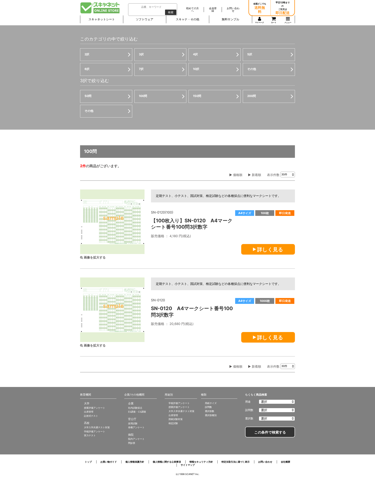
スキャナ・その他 (187, 19)
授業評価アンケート (94, 407)
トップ (88, 461)
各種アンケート (136, 427)
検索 (170, 12)
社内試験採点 (135, 407)
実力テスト (90, 435)
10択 (196, 69)
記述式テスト (91, 415)
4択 (195, 54)
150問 (197, 96)
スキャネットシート (101, 19)
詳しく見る (269, 249)
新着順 (256, 175)
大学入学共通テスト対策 (97, 427)
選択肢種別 (211, 415)
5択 (249, 54)
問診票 (131, 443)
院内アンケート (136, 438)
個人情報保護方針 (134, 461)
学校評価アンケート (94, 431)
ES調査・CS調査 (137, 411)
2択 (87, 54)
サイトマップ (188, 464)
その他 (251, 69)
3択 (141, 54)
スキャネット (100, 8)
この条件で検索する (270, 432)
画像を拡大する (94, 257)
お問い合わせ (265, 461)
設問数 (208, 407)
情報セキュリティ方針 (201, 461)
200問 (251, 96)
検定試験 (173, 423)
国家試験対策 (176, 419)
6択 (87, 69)
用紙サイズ (211, 403)
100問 (143, 96)
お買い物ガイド (108, 461)
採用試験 (133, 423)
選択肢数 (209, 411)
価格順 (237, 175)
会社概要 (285, 461)
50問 (88, 96)
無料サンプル (230, 19)
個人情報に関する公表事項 (167, 461)
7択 (141, 69)
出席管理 (88, 411)
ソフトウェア (144, 19)
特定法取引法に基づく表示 (235, 461)
